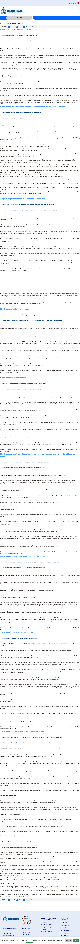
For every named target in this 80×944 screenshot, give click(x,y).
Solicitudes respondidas (48, 931)
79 (21, 26)
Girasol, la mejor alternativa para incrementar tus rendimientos (24, 836)
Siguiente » (31, 26)
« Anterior (3, 26)
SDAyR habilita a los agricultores (13, 378)
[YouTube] (75, 3)
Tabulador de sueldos (47, 926)
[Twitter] (72, 3)
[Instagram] (74, 3)
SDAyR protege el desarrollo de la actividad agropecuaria (22, 199)
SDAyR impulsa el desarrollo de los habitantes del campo (22, 556)
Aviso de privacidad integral (49, 934)
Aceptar (76, 940)
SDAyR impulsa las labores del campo (15, 309)
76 (14, 26)
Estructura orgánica (47, 924)
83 (26, 26)
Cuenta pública (46, 933)
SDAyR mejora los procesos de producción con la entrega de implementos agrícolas (33, 107)
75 (11, 26)
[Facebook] (69, 3)
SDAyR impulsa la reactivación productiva (16, 632)
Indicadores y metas (47, 927)
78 (19, 26)
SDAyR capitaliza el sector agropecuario (15, 29)
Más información (29, 942)
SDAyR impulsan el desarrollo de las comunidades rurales (23, 731)
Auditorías (45, 929)
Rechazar (68, 940)
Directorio (45, 922)
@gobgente (65, 922)
